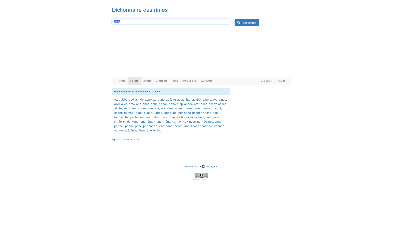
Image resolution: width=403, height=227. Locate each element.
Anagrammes (189, 80)
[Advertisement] (201, 53)
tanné (197, 126)
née (204, 121)
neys (192, 121)
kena (135, 121)
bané (188, 108)
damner (129, 112)
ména (167, 121)
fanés (167, 112)
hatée (155, 117)
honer (185, 117)
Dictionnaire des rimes (140, 9)
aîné (170, 108)
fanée (158, 112)
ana (138, 104)
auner (133, 108)
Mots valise (266, 80)
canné (217, 108)
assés (222, 104)
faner (149, 112)
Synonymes (206, 80)
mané (158, 121)
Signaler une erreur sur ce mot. (126, 139)
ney (185, 121)
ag (174, 99)
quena (160, 126)
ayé (162, 108)
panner (119, 126)
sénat (178, 126)
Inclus (175, 80)
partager (210, 166)
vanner (219, 126)
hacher (197, 112)
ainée (214, 99)
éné (149, 130)
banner (179, 108)
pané (138, 126)
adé (168, 99)
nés (210, 121)
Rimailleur (281, 80)
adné (161, 99)
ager (180, 99)
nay (179, 121)
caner (197, 108)
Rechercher (248, 22)
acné (148, 99)
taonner (207, 126)
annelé (173, 104)
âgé (126, 130)
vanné (118, 130)
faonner (177, 112)
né (199, 121)
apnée (188, 104)
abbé (124, 99)
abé (131, 99)
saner (169, 126)
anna (154, 104)
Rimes (122, 80)
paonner (149, 126)
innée (118, 121)
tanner (188, 126)
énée (156, 130)
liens (197, 166)
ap (181, 104)
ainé (206, 99)
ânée (142, 130)
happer (119, 117)
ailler (198, 99)
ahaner (189, 99)
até (125, 108)
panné (129, 126)
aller (117, 104)
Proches (134, 80)
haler (216, 112)
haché (207, 112)
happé (129, 117)
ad (154, 99)
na (173, 121)
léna (150, 121)
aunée (142, 108)
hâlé (201, 117)
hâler (193, 117)
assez (213, 104)
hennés (175, 117)
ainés (222, 99)
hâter (208, 117)
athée (118, 108)
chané (118, 112)
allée (124, 104)
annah (163, 104)
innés (127, 121)
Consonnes (161, 80)
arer (196, 104)
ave (150, 108)
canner (206, 108)
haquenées (142, 117)
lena (143, 121)
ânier (134, 130)
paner (218, 121)
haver (164, 117)
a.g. (116, 99)
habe (187, 112)
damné (140, 112)
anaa (146, 104)
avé (156, 108)
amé (132, 104)
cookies (189, 166)
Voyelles (147, 80)
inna (216, 117)
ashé (204, 104)
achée (139, 99)
